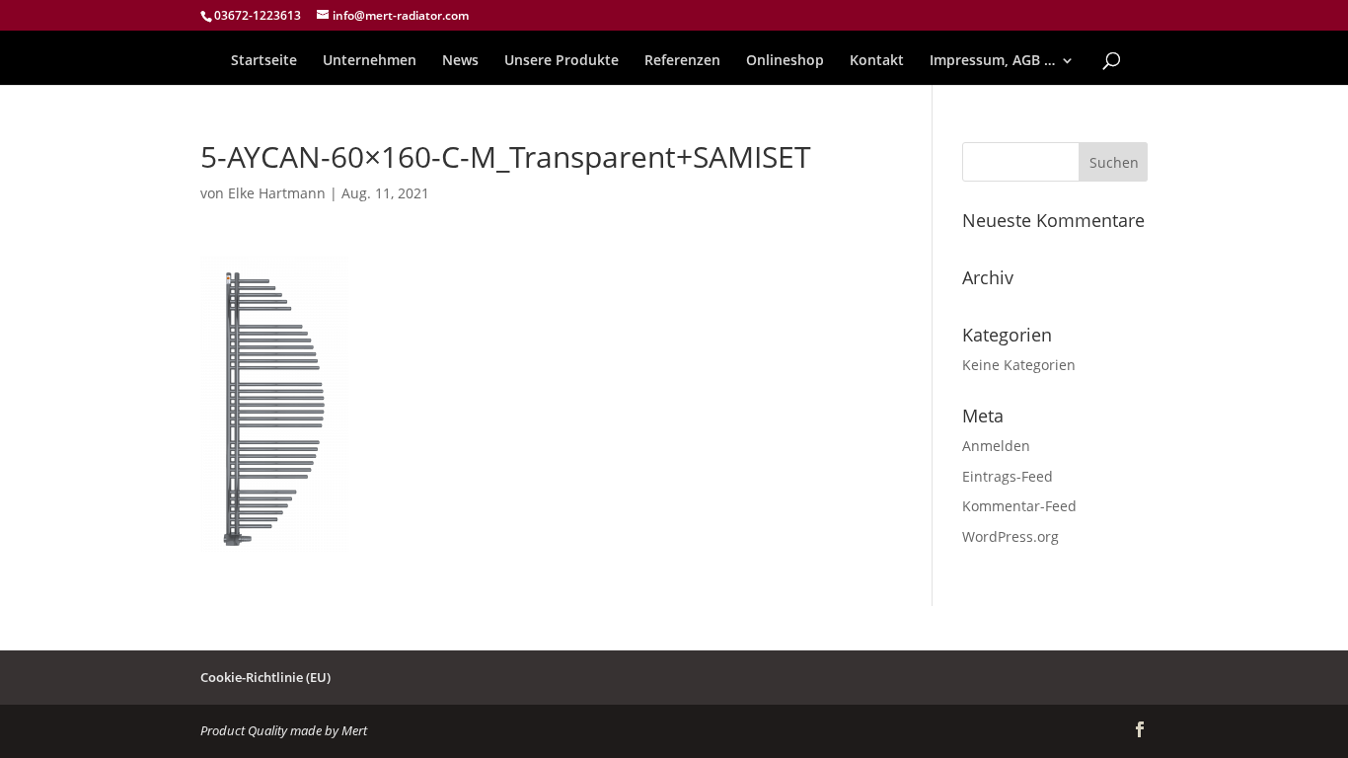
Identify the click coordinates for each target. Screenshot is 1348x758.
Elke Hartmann (277, 193)
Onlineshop (785, 61)
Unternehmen (369, 61)
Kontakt (877, 61)
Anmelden (996, 445)
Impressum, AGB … (992, 61)
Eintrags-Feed (1007, 476)
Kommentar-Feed (1019, 505)
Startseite (264, 61)
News (460, 61)
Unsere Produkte (561, 61)
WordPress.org (1010, 536)
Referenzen (682, 61)
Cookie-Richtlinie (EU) (265, 677)
